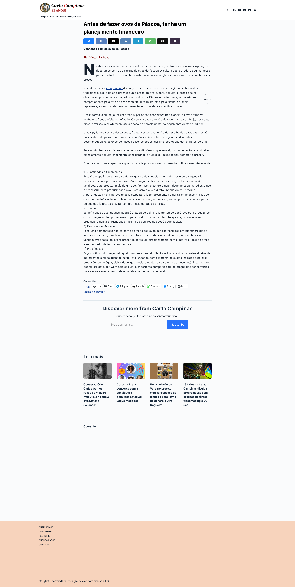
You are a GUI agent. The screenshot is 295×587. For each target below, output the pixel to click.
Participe (44, 536)
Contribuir (45, 531)
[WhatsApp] (150, 41)
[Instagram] (239, 10)
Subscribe (177, 324)
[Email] (175, 41)
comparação (114, 88)
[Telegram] (138, 41)
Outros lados (47, 540)
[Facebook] (234, 10)
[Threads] (244, 10)
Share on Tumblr (94, 291)
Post (88, 286)
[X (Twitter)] (113, 41)
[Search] (228, 10)
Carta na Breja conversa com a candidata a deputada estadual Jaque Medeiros (129, 393)
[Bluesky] (88, 41)
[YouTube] (249, 10)
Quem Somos (46, 527)
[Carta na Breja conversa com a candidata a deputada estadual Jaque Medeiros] (131, 371)
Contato (44, 544)
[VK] (255, 10)
